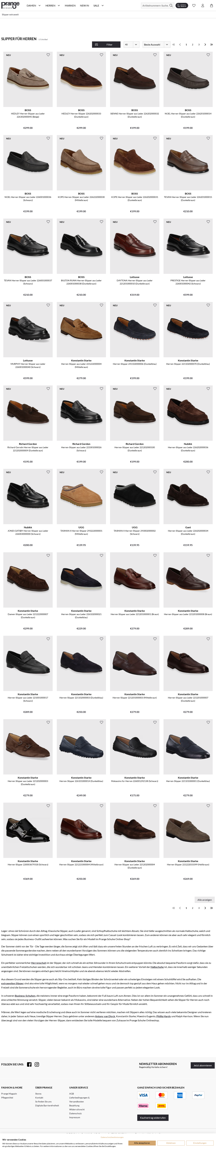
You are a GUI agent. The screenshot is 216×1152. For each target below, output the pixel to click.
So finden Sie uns (43, 1101)
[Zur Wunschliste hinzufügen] (48, 55)
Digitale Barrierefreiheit (47, 1105)
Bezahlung (74, 1105)
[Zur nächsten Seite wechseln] (205, 44)
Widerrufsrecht (77, 1109)
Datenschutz (75, 1113)
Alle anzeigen (204, 899)
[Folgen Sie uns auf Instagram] (35, 1064)
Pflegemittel (7, 1097)
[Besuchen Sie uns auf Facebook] (27, 1064)
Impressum (74, 1117)
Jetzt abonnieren (203, 1065)
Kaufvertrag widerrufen (153, 1117)
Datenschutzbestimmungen (112, 1137)
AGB (71, 1093)
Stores (38, 1093)
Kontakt (39, 1097)
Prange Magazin (9, 1093)
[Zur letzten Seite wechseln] (211, 44)
